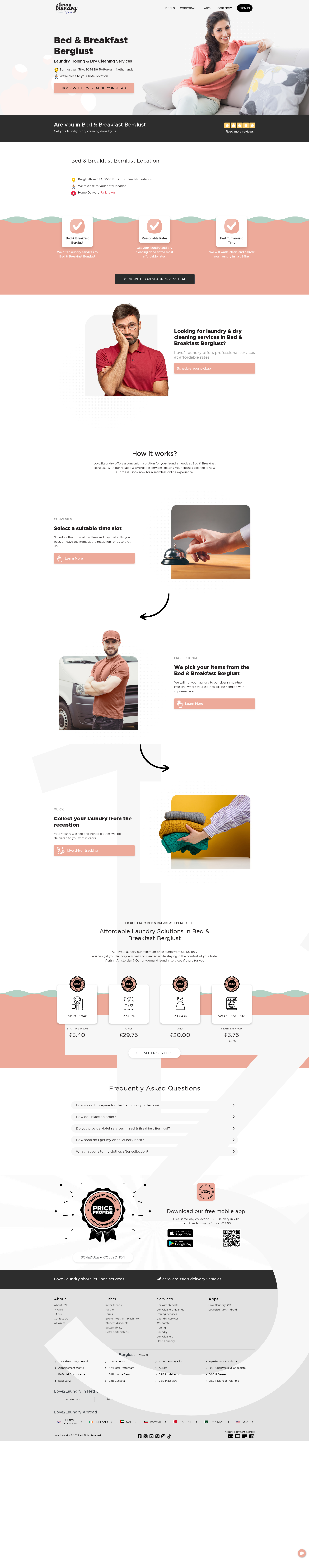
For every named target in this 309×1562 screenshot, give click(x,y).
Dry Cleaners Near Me (170, 1309)
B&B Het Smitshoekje (71, 1374)
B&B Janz (64, 1380)
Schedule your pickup (194, 368)
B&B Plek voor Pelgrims (224, 1380)
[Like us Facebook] (140, 1437)
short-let (89, 1279)
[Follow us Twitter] (146, 1437)
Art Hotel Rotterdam (121, 1367)
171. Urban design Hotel (73, 1361)
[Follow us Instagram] (163, 1437)
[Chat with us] (302, 1553)
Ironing (161, 1327)
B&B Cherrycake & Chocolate (227, 1367)
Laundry (162, 1332)
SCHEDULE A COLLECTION (103, 1257)
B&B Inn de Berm (119, 1374)
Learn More (74, 558)
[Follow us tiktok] (169, 1437)
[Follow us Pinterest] (157, 1437)
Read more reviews (240, 131)
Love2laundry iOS (219, 1305)
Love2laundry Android (222, 1309)
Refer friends (113, 1305)
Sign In (245, 8)
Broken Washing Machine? (122, 1318)
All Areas (59, 1323)
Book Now (224, 8)
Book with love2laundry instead (94, 88)
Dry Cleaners (165, 1336)
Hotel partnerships (117, 1332)
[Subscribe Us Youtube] (152, 1437)
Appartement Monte (71, 1367)
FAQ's (206, 8)
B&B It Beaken (218, 1374)
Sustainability (113, 1327)
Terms (109, 1314)
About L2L (61, 1305)
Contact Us (61, 1318)
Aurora (163, 1367)
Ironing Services (167, 1314)
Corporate (188, 8)
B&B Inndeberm (169, 1374)
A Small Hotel (117, 1361)
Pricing (58, 1309)
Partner (110, 1309)
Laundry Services (167, 1318)
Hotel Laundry (166, 1341)
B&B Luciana (116, 1380)
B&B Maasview (168, 1380)
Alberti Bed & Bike (170, 1361)
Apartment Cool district (224, 1361)
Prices (170, 8)
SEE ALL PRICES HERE (154, 1053)
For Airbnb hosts (167, 1305)
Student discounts (116, 1323)
